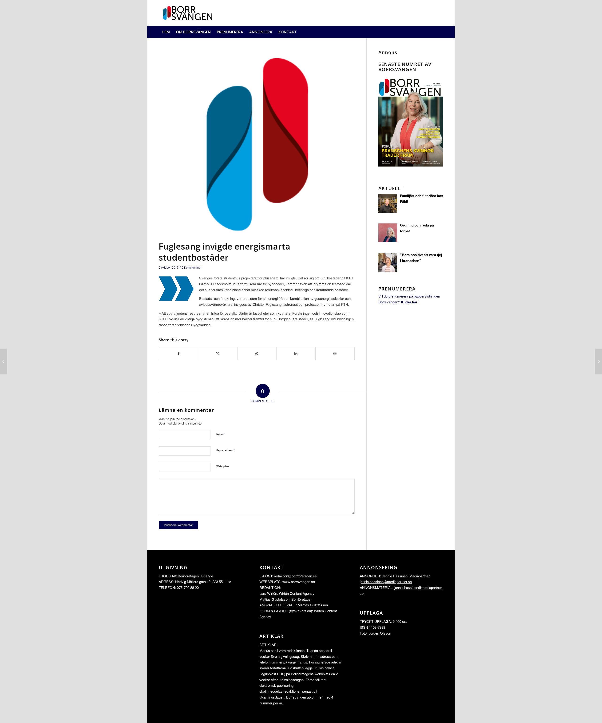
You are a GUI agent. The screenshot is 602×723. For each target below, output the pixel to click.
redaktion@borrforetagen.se (295, 575)
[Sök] (440, 32)
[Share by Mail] (335, 353)
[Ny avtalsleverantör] (3, 361)
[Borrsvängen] (189, 13)
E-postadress (225, 450)
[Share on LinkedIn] (296, 353)
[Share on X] (217, 353)
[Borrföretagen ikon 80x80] (257, 144)
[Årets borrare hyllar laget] (598, 361)
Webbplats (223, 466)
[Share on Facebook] (178, 353)
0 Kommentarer (192, 267)
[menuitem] (166, 32)
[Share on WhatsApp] (257, 353)
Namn (221, 434)
